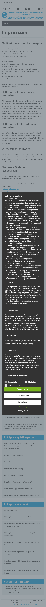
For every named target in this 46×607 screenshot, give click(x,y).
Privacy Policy (22, 411)
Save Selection (22, 396)
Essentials (12, 382)
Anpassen (23, 407)
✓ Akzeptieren (22, 389)
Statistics (32, 382)
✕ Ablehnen (22, 402)
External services (15, 386)
